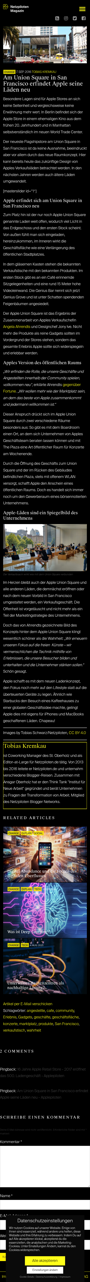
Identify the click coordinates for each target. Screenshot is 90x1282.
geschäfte (42, 1017)
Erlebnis (10, 1017)
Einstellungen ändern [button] (45, 1270)
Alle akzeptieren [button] (45, 1261)
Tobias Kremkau (44, 72)
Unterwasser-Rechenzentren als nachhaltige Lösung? (35, 985)
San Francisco (67, 1024)
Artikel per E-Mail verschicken (27, 1004)
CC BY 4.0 (77, 733)
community (65, 1011)
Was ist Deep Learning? (28, 931)
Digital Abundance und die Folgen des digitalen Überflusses (42, 873)
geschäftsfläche (65, 1017)
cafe (50, 1011)
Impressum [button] (64, 1277)
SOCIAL (38, 833)
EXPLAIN (27, 833)
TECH (37, 889)
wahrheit (34, 1030)
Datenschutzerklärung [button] (47, 1277)
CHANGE (9, 72)
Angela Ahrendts (16, 327)
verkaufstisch (14, 1030)
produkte (46, 1024)
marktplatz (28, 1024)
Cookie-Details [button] (27, 1277)
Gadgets (25, 1017)
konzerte (10, 1024)
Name (6, 1196)
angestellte (36, 1011)
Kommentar (11, 1142)
